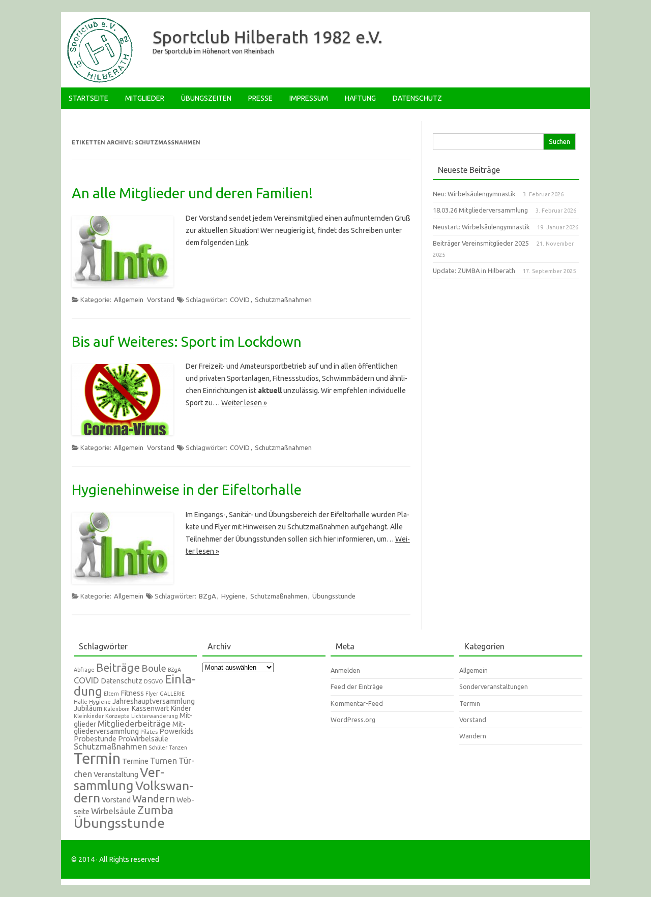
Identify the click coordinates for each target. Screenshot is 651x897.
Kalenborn (117, 709)
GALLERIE (172, 694)
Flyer (151, 694)
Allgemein (128, 299)
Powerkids (176, 731)
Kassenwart (150, 708)
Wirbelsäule (113, 811)
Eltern (111, 694)
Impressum (308, 98)
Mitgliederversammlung (130, 728)
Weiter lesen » (244, 403)
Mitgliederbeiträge (134, 723)
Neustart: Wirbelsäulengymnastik (481, 226)
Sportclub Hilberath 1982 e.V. (267, 36)
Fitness (132, 693)
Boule (153, 668)
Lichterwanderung (154, 716)
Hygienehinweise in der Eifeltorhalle (187, 489)
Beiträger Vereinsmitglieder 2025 (481, 243)
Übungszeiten (206, 98)
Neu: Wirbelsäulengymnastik (474, 193)
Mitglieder (144, 98)
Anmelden (345, 670)
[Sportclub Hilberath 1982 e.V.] (98, 82)
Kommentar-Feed (357, 703)
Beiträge (118, 668)
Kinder (180, 708)
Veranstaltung (116, 774)
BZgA (207, 596)
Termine (135, 761)
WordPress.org (353, 719)
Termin (97, 758)
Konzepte (117, 716)
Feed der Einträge (357, 686)
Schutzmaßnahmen (283, 299)
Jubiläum (88, 708)
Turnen (163, 760)
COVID (240, 299)
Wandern (153, 798)
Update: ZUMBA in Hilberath (474, 270)
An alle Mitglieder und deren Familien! (192, 193)
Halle (80, 702)
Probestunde (95, 739)
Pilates (149, 732)
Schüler (158, 747)
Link (241, 242)
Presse (260, 98)
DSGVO (153, 681)
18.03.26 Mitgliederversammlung (480, 210)
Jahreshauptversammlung (153, 701)
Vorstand (160, 299)
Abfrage (84, 670)
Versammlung (119, 779)
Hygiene (233, 596)
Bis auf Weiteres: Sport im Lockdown (187, 341)
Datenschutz (417, 98)
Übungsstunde (334, 596)
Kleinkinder (89, 716)
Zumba (155, 809)
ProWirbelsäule (143, 739)
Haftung (360, 98)
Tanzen (178, 747)
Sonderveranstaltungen (493, 686)
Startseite (88, 98)
